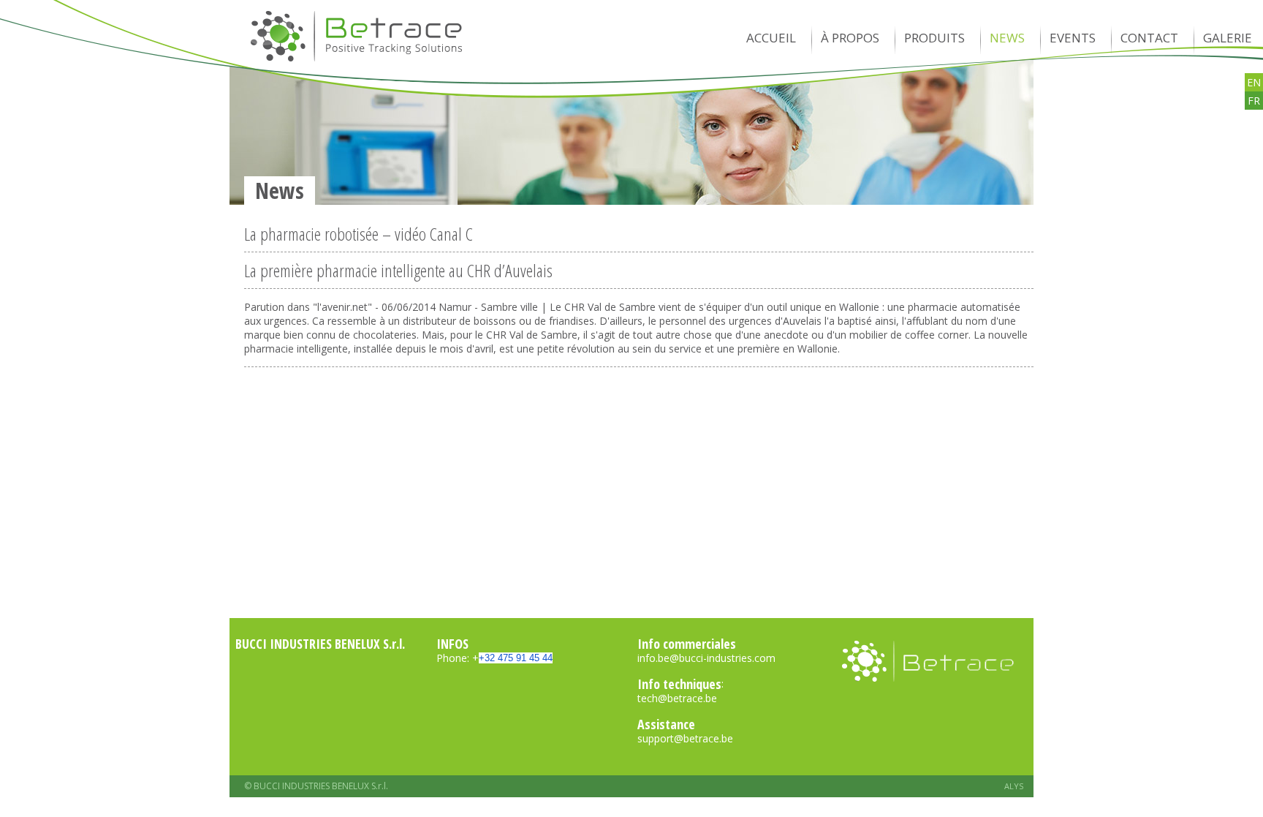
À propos (850, 37)
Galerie (1227, 37)
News (1007, 37)
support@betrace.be (685, 738)
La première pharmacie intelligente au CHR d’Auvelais (398, 272)
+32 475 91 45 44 (516, 657)
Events (1073, 37)
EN (1254, 82)
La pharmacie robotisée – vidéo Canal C (358, 236)
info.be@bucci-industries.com (706, 658)
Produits (934, 37)
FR (1254, 101)
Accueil (771, 37)
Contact (1149, 37)
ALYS (1013, 785)
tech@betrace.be (677, 698)
